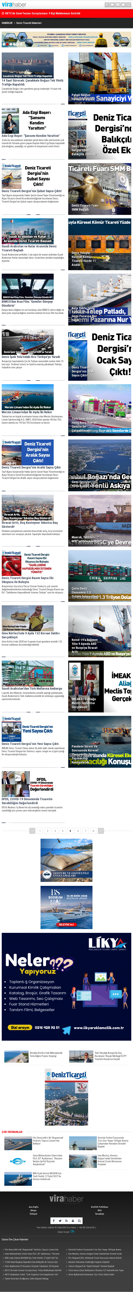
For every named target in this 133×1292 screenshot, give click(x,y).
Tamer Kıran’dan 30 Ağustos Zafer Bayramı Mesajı (26, 1278)
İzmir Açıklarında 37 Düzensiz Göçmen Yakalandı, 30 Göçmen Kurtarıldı (30, 1266)
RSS (100, 1210)
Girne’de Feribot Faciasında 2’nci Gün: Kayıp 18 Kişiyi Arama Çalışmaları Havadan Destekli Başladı (93, 1250)
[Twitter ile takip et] (60, 1220)
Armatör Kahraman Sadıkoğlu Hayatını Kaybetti (89, 1262)
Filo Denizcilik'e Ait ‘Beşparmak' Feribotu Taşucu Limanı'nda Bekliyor (30, 1250)
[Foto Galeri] (118, 4)
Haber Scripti (63, 1232)
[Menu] (107, 4)
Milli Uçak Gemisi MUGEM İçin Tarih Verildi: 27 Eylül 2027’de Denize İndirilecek (30, 1258)
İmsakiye (99, 1214)
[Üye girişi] (73, 1220)
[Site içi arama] (128, 4)
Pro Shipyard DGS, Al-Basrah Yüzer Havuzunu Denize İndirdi (95, 1258)
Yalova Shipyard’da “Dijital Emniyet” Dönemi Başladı (91, 1266)
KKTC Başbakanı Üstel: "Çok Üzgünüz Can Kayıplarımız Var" (32, 1274)
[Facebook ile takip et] (53, 1220)
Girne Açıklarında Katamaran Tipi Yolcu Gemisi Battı (91, 1274)
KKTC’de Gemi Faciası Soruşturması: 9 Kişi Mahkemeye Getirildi (33, 1270)
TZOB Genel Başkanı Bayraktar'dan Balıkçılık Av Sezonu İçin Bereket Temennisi (30, 1262)
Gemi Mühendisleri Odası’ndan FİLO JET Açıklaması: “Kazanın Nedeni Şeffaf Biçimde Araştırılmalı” (30, 1254)
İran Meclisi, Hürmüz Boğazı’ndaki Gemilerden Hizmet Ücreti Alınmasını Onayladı (93, 1254)
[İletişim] (123, 4)
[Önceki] (32, 831)
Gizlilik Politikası (99, 1207)
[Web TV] (112, 4)
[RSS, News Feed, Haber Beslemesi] (66, 1220)
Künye (33, 1210)
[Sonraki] (101, 831)
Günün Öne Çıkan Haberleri (15, 1239)
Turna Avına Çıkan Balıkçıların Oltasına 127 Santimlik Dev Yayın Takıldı (94, 1270)
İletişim (33, 1214)
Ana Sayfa (33, 1207)
